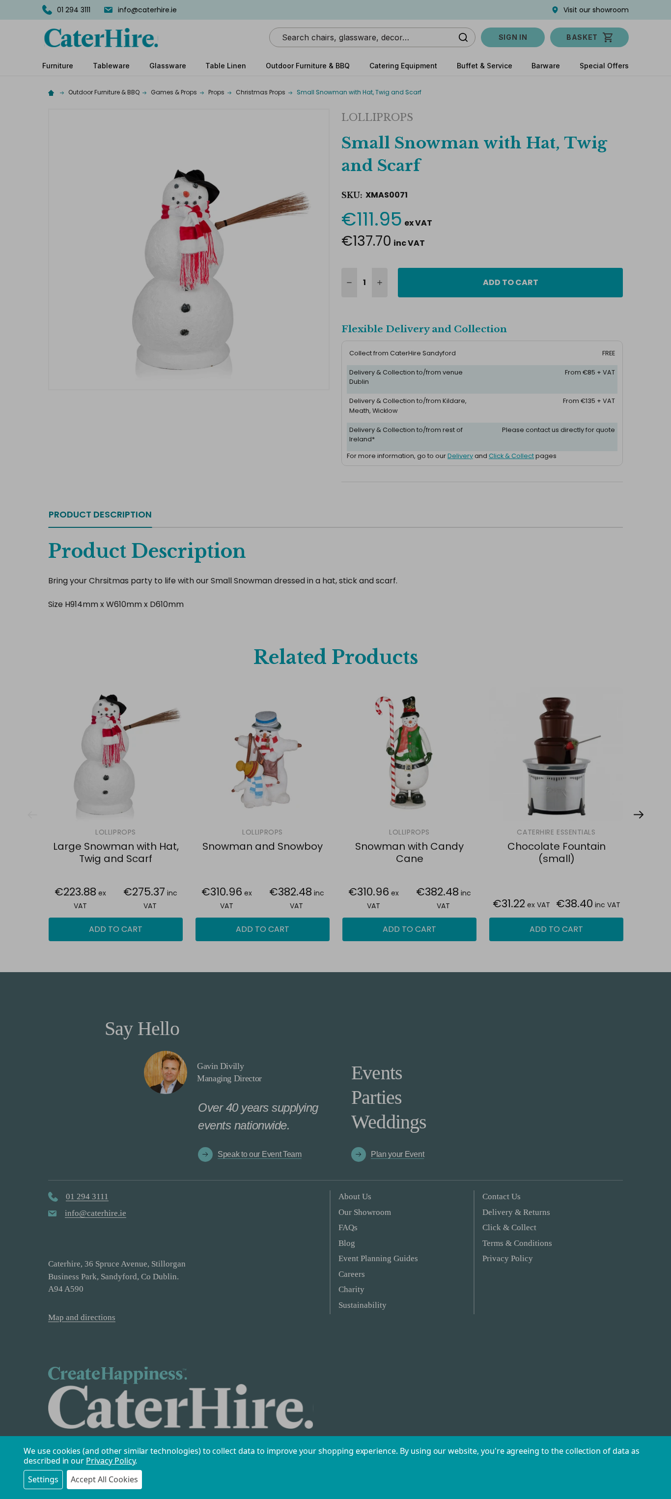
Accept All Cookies (104, 1479)
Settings (43, 1479)
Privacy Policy (110, 1460)
